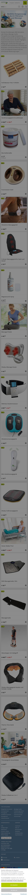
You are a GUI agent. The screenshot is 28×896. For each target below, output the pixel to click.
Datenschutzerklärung (6, 894)
